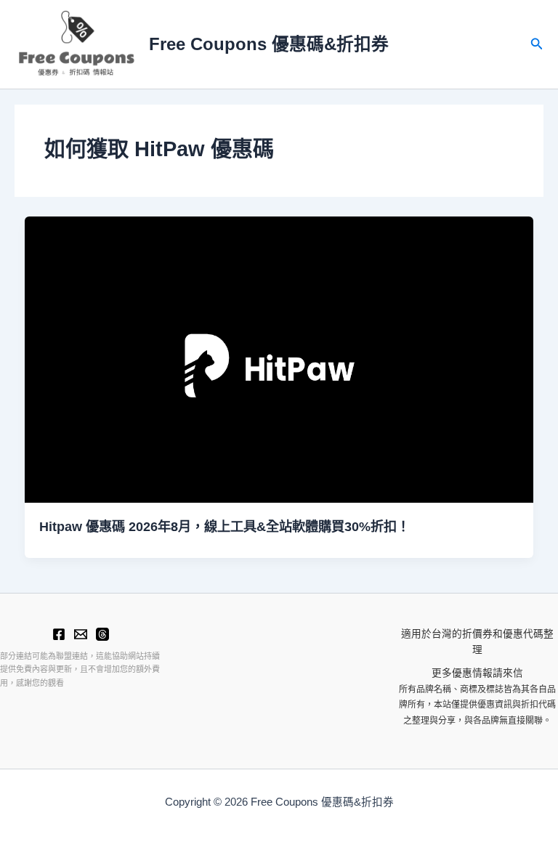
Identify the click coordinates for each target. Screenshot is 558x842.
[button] (536, 44)
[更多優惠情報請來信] (80, 634)
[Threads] (102, 634)
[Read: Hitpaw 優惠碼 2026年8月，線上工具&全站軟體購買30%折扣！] (279, 359)
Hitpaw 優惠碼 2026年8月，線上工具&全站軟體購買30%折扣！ (224, 526)
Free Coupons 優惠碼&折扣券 (269, 44)
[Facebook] (58, 634)
